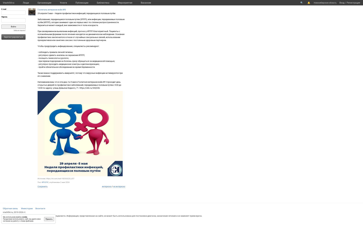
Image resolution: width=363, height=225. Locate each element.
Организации (44, 2)
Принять (49, 219)
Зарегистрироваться (13, 37)
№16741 (45, 182)
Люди (26, 2)
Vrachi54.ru (8, 2)
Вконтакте (40, 208)
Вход (342, 2)
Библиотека (103, 2)
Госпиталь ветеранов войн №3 (52, 10)
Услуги (63, 2)
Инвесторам (27, 208)
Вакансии (146, 2)
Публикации (81, 2)
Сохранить (43, 186)
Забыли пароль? (20, 30)
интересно (106, 186)
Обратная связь (10, 208)
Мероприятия (125, 2)
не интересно (119, 186)
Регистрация (353, 2)
